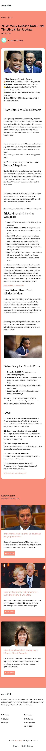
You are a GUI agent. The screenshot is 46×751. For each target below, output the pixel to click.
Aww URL (18, 741)
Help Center (28, 719)
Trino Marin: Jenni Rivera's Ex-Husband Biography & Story (22, 535)
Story (15, 17)
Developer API (29, 723)
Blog (9, 17)
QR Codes (4, 719)
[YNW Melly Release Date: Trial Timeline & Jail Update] (23, 64)
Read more (9, 553)
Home (3, 17)
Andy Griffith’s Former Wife (14, 286)
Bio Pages (4, 723)
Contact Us (28, 726)
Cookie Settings (27, 746)
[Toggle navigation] (42, 5)
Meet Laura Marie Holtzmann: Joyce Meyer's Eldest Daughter (21, 652)
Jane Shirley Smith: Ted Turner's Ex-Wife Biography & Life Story (21, 593)
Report (15, 746)
